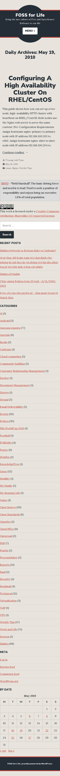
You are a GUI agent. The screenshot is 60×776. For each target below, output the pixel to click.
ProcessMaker (9, 557)
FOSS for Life (30, 15)
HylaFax (5, 457)
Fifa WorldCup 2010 (12, 428)
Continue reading (22, 153)
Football (5, 435)
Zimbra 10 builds (10, 274)
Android (5, 320)
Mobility (5, 478)
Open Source (8, 507)
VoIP (3, 608)
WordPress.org (9, 681)
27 (29, 737)
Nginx (15, 168)
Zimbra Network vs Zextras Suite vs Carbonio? (28, 250)
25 (12, 737)
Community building (12, 363)
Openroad (6, 536)
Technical (6, 593)
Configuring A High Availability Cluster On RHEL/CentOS (30, 89)
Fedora (4, 421)
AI (1, 313)
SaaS (3, 572)
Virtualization (8, 600)
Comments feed (9, 674)
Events (4, 414)
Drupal (4, 399)
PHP (2, 543)
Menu (31, 31)
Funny (4, 450)
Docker (4, 378)
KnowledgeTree (9, 464)
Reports (5, 565)
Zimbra (4, 643)
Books (3, 342)
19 (21, 730)
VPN (2, 615)
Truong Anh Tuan (15, 160)
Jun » (11, 750)
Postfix (4, 550)
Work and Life (8, 629)
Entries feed (7, 667)
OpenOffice (7, 529)
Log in (4, 659)
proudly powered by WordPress (37, 763)
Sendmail (5, 586)
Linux (8, 168)
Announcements (10, 328)
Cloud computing (10, 356)
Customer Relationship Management (22, 371)
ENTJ (4, 183)
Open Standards (10, 514)
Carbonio (5, 349)
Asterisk (5, 335)
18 (12, 730)
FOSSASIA (6, 442)
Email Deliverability (11, 407)
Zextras (4, 636)
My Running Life (10, 493)
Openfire (5, 521)
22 (47, 730)
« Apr (3, 750)
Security (5, 579)
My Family (6, 485)
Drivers (4, 392)
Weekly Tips (25, 168)
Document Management (15, 385)
